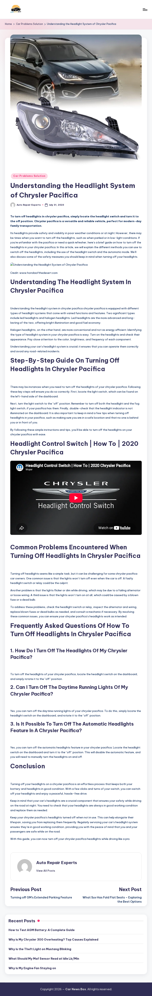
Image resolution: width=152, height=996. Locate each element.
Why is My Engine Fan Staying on (32, 968)
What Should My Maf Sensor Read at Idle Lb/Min (44, 958)
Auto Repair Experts (56, 862)
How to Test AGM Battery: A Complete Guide (42, 930)
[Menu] (145, 9)
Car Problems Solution (29, 175)
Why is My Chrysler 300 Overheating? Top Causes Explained (53, 939)
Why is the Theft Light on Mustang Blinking (40, 949)
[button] (45, 870)
